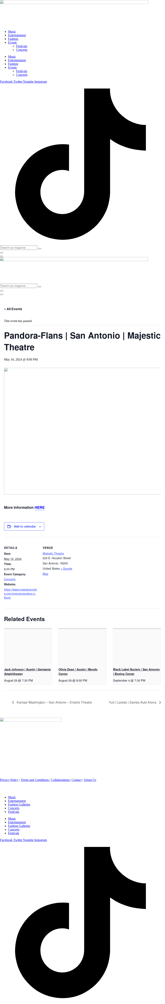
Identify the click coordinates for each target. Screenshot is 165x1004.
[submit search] (39, 248)
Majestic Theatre (53, 553)
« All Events (13, 309)
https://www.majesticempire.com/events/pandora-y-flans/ (20, 593)
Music (12, 31)
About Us (90, 780)
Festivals (21, 46)
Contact (76, 780)
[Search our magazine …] (1, 252)
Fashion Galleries (19, 804)
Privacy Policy (9, 780)
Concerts (21, 49)
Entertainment (17, 35)
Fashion (13, 39)
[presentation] (28, 646)
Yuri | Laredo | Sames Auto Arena (133, 702)
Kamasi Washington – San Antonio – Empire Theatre (54, 702)
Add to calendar (25, 526)
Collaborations (60, 780)
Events (12, 42)
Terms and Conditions (35, 780)
